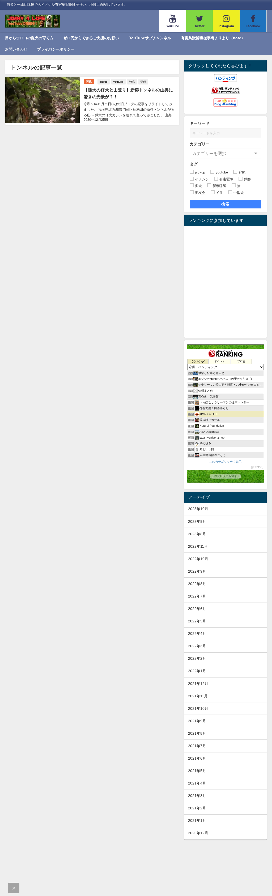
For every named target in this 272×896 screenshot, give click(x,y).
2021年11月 (198, 696)
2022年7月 (197, 596)
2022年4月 (197, 633)
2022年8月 (197, 584)
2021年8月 (197, 733)
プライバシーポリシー (55, 49)
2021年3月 (197, 795)
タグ (194, 164)
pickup (104, 81)
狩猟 (89, 81)
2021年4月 (197, 783)
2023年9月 (197, 521)
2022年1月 (197, 671)
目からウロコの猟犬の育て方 (29, 38)
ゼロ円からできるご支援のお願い (91, 38)
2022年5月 (197, 621)
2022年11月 (198, 546)
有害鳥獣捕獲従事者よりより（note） (213, 38)
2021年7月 (197, 746)
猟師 (143, 81)
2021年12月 (198, 683)
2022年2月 (197, 658)
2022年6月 (197, 608)
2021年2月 (197, 808)
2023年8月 (197, 534)
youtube (118, 81)
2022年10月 (198, 559)
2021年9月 (197, 721)
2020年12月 (198, 833)
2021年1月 (197, 820)
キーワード (200, 123)
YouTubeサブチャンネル (150, 38)
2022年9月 (197, 571)
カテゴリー (200, 144)
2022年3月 (197, 646)
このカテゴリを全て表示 (225, 461)
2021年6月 (197, 758)
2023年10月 (198, 509)
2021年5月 (197, 771)
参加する (257, 467)
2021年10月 (198, 708)
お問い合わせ (16, 49)
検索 (225, 204)
